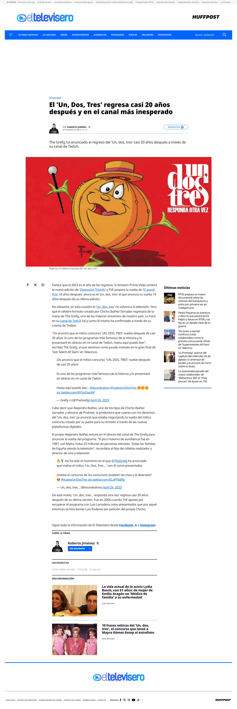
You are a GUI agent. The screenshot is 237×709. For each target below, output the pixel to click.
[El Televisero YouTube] (133, 700)
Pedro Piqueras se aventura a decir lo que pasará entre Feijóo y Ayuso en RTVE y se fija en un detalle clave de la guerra (194, 319)
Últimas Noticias (28, 35)
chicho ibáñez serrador (63, 569)
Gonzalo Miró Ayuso (166, 2)
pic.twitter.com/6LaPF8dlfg (106, 479)
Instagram (148, 525)
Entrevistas (165, 35)
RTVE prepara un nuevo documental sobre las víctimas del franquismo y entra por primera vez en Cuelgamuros (193, 301)
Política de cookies (72, 700)
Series (63, 35)
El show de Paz (44, 2)
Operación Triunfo (92, 290)
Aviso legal (11, 700)
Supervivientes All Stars (189, 2)
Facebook (126, 525)
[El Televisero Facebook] (120, 700)
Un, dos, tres (105, 307)
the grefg (82, 569)
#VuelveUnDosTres (123, 388)
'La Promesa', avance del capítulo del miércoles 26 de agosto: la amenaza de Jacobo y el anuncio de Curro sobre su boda (194, 359)
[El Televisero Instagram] (129, 700)
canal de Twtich (71, 321)
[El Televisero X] (124, 700)
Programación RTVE (145, 2)
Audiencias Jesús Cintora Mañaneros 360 (114, 2)
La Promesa (226, 2)
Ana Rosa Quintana (63, 2)
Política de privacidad (27, 700)
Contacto (102, 700)
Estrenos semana (210, 2)
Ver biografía (77, 548)
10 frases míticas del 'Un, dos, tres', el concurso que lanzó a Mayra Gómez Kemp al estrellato (128, 629)
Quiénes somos (89, 700)
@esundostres (99, 388)
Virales (133, 35)
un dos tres (95, 569)
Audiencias (100, 35)
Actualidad (49, 35)
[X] (89, 127)
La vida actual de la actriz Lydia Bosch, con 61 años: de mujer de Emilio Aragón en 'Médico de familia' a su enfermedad (127, 591)
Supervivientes (80, 35)
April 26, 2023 (99, 400)
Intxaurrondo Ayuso (83, 2)
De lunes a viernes (26, 2)
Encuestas (147, 35)
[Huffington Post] (206, 17)
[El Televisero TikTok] (138, 700)
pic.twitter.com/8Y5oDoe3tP (76, 392)
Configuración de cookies (50, 700)
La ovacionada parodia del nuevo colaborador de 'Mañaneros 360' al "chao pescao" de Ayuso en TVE (193, 376)
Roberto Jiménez (76, 127)
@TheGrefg (119, 461)
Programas (117, 35)
